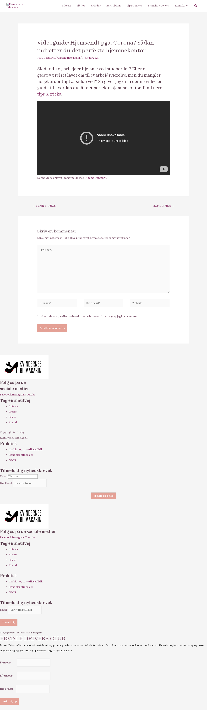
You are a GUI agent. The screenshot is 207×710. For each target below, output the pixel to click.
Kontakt (180, 5)
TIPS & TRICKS (46, 58)
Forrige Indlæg (44, 206)
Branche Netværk (158, 5)
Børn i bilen (113, 5)
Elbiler (81, 5)
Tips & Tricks (134, 5)
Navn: (4, 476)
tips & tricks (49, 94)
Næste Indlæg (163, 206)
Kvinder (96, 5)
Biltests (66, 5)
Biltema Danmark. (96, 178)
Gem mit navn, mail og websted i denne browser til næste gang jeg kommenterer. (89, 316)
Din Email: (6, 483)
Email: (4, 610)
